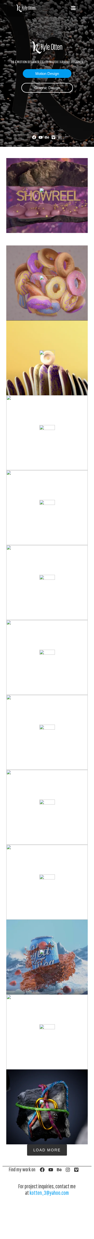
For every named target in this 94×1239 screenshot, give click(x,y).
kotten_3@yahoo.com (49, 1192)
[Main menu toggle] (73, 8)
